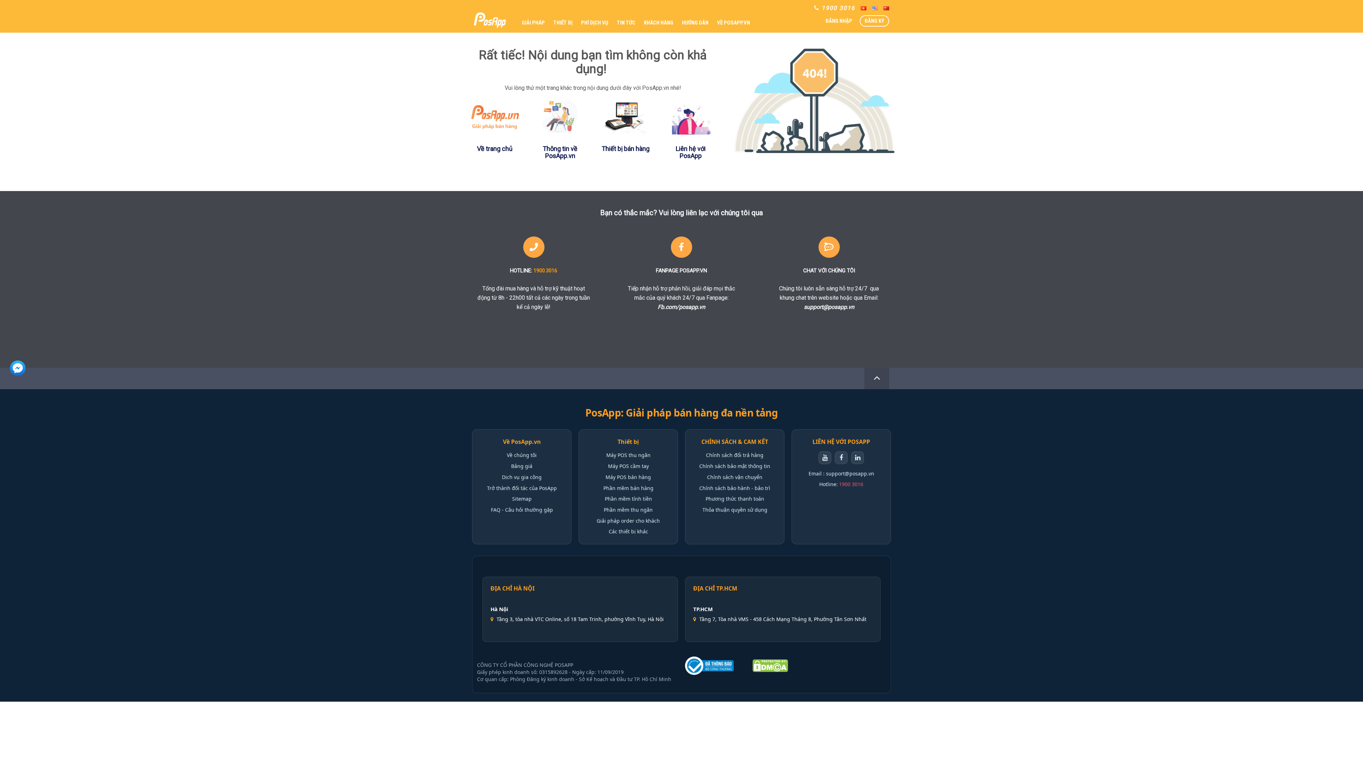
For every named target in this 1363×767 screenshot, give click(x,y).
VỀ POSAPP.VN (733, 23)
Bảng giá (521, 466)
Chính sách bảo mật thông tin (734, 466)
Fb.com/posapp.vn (681, 307)
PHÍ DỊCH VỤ (594, 23)
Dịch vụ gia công (522, 477)
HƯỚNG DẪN (695, 23)
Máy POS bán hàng (628, 477)
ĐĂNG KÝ (874, 21)
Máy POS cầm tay (628, 466)
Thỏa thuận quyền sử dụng (734, 509)
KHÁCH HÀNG (658, 23)
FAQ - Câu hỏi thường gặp (522, 509)
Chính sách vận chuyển (734, 477)
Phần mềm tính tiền (628, 498)
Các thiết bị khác (628, 531)
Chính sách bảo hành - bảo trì (734, 488)
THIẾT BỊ (563, 23)
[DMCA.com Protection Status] (770, 665)
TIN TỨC (626, 23)
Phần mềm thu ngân (628, 509)
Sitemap (522, 498)
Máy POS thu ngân (628, 455)
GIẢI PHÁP (533, 23)
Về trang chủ (495, 148)
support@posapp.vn (829, 307)
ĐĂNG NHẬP (839, 21)
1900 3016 (851, 484)
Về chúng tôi (522, 455)
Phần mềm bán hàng (628, 488)
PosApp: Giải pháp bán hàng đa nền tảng (681, 412)
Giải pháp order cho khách (628, 520)
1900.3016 (545, 270)
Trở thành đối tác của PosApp (522, 488)
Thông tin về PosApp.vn (560, 152)
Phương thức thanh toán (735, 498)
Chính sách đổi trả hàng (734, 455)
